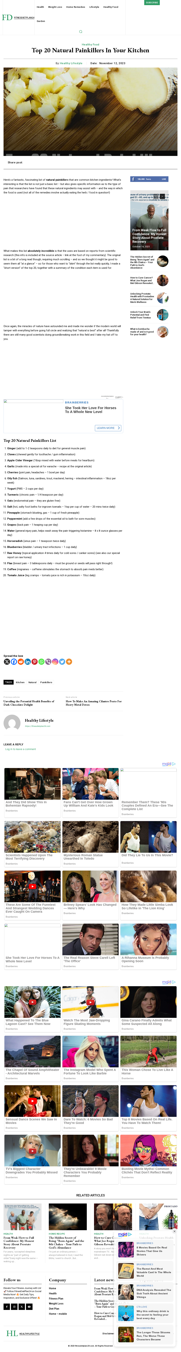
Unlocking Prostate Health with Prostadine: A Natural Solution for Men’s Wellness (142, 297)
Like (164, 179)
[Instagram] (55, 662)
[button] (80, 31)
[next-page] (162, 196)
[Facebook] (14, 662)
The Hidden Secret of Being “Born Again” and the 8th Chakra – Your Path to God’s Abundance (142, 262)
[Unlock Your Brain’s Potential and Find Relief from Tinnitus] (162, 315)
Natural (32, 682)
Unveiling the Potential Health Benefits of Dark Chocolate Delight (29, 703)
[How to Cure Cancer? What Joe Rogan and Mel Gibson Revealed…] (162, 280)
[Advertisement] (63, 224)
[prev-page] (156, 196)
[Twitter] (62, 662)
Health (8, 1234)
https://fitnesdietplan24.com (37, 726)
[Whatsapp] (41, 662)
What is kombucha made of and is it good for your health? (142, 332)
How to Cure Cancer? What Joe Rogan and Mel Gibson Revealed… (142, 280)
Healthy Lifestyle (71, 63)
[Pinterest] (34, 662)
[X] (7, 662)
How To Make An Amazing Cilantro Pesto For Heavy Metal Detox (94, 703)
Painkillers (46, 682)
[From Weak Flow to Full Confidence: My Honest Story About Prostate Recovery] (149, 220)
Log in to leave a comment (20, 749)
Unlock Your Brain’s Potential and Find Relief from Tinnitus (140, 315)
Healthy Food (90, 44)
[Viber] (48, 662)
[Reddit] (21, 662)
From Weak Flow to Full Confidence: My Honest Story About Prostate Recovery (149, 235)
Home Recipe (57, 1234)
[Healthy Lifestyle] (12, 723)
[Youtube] (29, 1307)
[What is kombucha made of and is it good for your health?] (162, 332)
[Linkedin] (28, 662)
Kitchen (20, 682)
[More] (169, 162)
